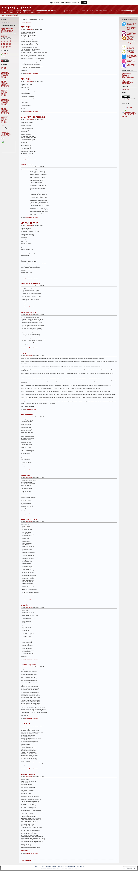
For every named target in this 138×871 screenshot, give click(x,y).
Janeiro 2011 (4, 71)
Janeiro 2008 (4, 111)
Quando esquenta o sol (7, 28)
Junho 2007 (4, 119)
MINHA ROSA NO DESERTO (130, 48)
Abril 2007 (3, 121)
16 (10, 43)
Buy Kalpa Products (132, 42)
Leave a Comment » (34, 73)
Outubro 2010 (4, 74)
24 (1, 46)
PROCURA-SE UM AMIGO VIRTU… (131, 34)
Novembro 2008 (5, 100)
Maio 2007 (3, 120)
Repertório (9, 15)
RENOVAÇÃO (26, 27)
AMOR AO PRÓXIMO (131, 24)
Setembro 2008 (4, 102)
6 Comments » (33, 599)
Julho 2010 (3, 77)
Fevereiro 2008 (4, 110)
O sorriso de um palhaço (130, 38)
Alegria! (123, 74)
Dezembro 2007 (5, 112)
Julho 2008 (3, 104)
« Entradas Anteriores (26, 22)
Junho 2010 (4, 78)
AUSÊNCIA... (4, 36)
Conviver (3, 29)
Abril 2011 (3, 67)
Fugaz (130, 43)
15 (9, 43)
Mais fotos (124, 116)
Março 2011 (3, 68)
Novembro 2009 (5, 86)
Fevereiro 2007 (4, 124)
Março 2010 (3, 82)
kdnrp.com (129, 60)
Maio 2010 (3, 80)
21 (7, 44)
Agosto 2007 (4, 117)
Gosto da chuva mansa (127, 82)
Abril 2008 (3, 108)
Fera (2, 32)
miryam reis (130, 32)
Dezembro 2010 (5, 72)
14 (7, 43)
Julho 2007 (3, 118)
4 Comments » (33, 159)
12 (4, 43)
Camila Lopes (130, 64)
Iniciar (84, 2)
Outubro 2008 (4, 101)
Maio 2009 (3, 93)
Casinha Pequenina (28, 665)
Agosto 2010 (4, 76)
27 (6, 46)
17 (1, 44)
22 (9, 44)
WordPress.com (5, 135)
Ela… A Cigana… (126, 81)
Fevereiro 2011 (4, 69)
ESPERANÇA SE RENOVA (128, 77)
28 (7, 46)
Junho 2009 (4, 92)
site (15, 15)
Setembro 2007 (4, 116)
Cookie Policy (75, 868)
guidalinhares (24, 850)
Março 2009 (3, 95)
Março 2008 (3, 109)
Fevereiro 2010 (4, 83)
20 (6, 44)
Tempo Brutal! (125, 75)
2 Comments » (33, 409)
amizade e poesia (17, 7)
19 (4, 44)
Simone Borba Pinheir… (130, 37)
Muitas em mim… (28, 164)
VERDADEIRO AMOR (29, 519)
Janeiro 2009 (4, 98)
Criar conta (3, 131)
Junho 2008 (4, 106)
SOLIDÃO (24, 605)
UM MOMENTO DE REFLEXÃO (33, 117)
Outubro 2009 (4, 87)
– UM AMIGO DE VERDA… (132, 57)
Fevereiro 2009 (4, 97)
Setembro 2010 (4, 75)
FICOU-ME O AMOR (28, 312)
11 (3, 43)
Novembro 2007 (5, 113)
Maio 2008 (3, 107)
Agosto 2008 (4, 103)
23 (10, 44)
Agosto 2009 (4, 90)
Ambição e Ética (131, 61)
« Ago (2, 47)
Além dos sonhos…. (29, 774)
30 (10, 46)
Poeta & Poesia (125, 76)
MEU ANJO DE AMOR (29, 223)
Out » (6, 47)
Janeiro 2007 (4, 125)
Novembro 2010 (5, 73)
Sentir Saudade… (126, 78)
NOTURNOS (25, 724)
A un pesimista (27, 415)
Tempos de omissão (127, 73)
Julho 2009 (3, 91)
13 (6, 43)
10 (1, 43)
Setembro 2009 (4, 89)
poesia (27, 73)
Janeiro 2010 (4, 84)
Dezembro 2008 (5, 99)
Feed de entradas (5, 133)
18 (3, 44)
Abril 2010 (3, 81)
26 (4, 46)
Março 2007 (3, 122)
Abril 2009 (3, 94)
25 (3, 46)
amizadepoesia (29, 29)
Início (2, 15)
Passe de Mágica (126, 83)
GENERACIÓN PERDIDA (30, 283)
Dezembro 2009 (5, 85)
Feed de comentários (6, 134)
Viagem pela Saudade (127, 80)
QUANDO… (25, 353)
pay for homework (131, 27)
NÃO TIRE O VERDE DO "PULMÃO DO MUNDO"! (7, 31)
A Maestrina (25, 475)
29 (9, 46)
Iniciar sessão (4, 132)
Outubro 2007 (4, 115)
